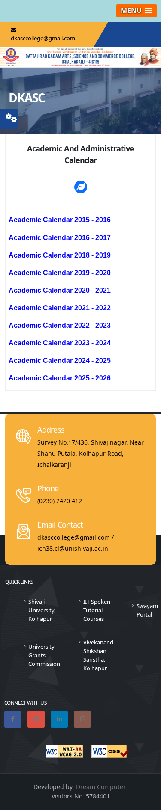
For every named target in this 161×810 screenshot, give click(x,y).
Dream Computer (101, 787)
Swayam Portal (147, 610)
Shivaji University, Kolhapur (41, 610)
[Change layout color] (11, 116)
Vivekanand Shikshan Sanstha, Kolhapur (98, 655)
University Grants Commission (44, 655)
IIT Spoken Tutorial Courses (96, 610)
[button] (136, 10)
